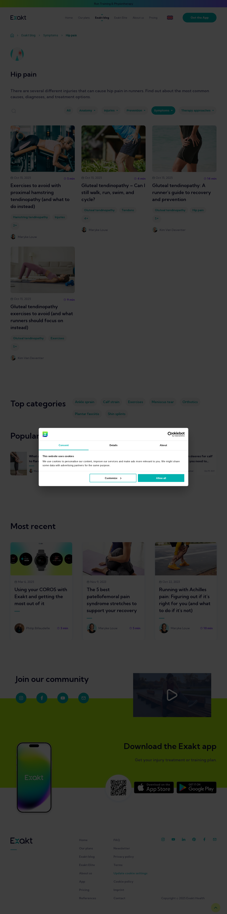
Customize (111, 478)
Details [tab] (114, 445)
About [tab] (163, 445)
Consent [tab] (64, 445)
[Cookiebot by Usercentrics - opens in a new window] (170, 434)
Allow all (161, 478)
